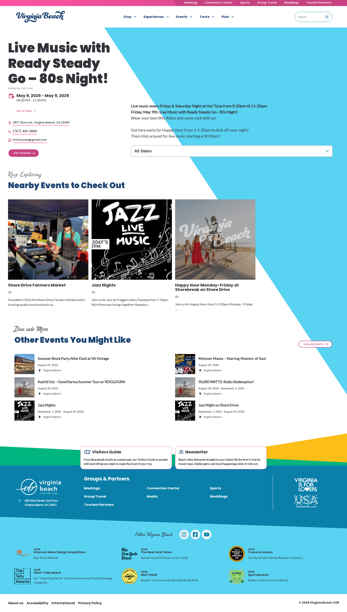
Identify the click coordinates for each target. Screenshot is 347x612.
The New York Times (156, 551)
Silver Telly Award (47, 571)
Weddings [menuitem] (219, 496)
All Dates (143, 151)
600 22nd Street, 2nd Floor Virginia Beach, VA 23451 (41, 502)
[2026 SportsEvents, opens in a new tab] (237, 576)
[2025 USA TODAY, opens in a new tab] (129, 576)
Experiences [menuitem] (154, 16)
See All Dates (24, 110)
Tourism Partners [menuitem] (99, 504)
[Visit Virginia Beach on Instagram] (184, 534)
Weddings (291, 3)
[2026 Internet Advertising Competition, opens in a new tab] (22, 554)
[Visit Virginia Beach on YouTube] (206, 534)
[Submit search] (327, 16)
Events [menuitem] (181, 16)
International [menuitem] (63, 603)
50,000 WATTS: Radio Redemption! (226, 381)
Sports (245, 3)
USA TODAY (149, 573)
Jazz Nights (104, 285)
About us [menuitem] (15, 603)
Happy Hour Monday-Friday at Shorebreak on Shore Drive (207, 287)
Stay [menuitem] (127, 16)
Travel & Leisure (260, 551)
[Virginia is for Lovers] (306, 485)
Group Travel (267, 3)
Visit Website (22, 153)
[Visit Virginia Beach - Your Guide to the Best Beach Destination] (40, 16)
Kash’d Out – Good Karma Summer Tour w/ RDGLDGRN (81, 381)
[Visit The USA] (306, 501)
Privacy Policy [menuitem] (90, 603)
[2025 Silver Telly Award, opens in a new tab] (22, 576)
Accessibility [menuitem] (37, 603)
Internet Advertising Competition (60, 551)
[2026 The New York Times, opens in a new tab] (129, 554)
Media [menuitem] (152, 496)
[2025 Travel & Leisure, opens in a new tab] (237, 554)
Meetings (191, 3)
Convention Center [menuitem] (163, 488)
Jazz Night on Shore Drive (218, 405)
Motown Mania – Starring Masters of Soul (232, 358)
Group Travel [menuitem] (95, 496)
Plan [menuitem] (225, 16)
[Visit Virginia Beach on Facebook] (195, 534)
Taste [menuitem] (204, 16)
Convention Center (219, 3)
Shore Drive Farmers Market (37, 285)
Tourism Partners (318, 3)
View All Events (313, 344)
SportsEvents (258, 573)
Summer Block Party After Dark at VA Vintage (73, 358)
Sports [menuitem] (215, 488)
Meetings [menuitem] (92, 488)
